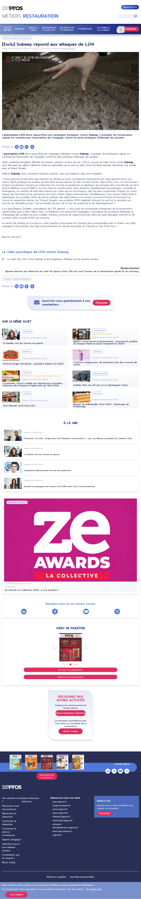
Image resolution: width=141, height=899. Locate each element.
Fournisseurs (85, 28)
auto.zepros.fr (60, 809)
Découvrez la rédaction (9, 815)
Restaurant (27, 331)
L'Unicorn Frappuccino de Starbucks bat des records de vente (105, 363)
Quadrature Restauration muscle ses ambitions (47, 470)
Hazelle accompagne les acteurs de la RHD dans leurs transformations (59, 486)
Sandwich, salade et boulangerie (17, 38)
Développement (100, 373)
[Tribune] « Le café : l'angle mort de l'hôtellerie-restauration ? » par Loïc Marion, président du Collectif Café (78, 438)
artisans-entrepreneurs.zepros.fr (65, 826)
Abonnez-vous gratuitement (70, 670)
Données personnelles (82, 877)
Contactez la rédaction (9, 822)
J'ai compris (16, 894)
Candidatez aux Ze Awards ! (11, 856)
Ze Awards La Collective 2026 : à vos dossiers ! (31, 590)
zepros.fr (57, 835)
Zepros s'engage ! (12, 839)
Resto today (8, 862)
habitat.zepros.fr (61, 816)
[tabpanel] (70, 647)
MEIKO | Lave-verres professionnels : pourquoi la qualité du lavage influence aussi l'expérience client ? (105, 342)
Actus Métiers (8, 29)
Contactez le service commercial (9, 832)
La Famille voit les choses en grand (23, 343)
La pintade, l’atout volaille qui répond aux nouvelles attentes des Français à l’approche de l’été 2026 (32, 384)
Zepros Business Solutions (70, 713)
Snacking (19, 28)
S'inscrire (101, 303)
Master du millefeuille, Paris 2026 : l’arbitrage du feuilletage (101, 405)
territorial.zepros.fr (63, 820)
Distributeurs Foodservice (67, 29)
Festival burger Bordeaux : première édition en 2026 (33, 363)
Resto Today (70, 731)
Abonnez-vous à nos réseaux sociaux (11, 847)
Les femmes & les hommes (103, 29)
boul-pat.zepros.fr (62, 831)
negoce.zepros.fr (62, 805)
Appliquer (135, 16)
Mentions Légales (56, 877)
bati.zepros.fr (60, 801)
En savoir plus (93, 889)
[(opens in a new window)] (32, 147)
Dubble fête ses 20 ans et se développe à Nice (100, 385)
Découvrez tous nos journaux (70, 677)
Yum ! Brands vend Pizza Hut (19, 405)
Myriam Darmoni (69, 48)
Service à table (33, 29)
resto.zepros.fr (60, 813)
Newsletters (130, 7)
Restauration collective (49, 29)
